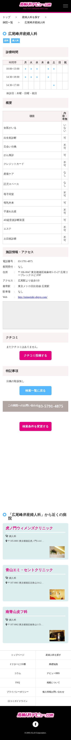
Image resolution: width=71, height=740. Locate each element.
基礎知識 (53, 664)
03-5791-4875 (50, 406)
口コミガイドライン (17, 701)
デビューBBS (53, 673)
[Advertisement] (35, 470)
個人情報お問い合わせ (53, 692)
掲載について (53, 682)
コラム (17, 673)
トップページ (17, 655)
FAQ (17, 682)
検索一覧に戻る (35, 390)
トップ (6, 17)
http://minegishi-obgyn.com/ (32, 297)
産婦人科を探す (31, 17)
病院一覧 (8, 22)
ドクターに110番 (17, 664)
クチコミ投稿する (35, 355)
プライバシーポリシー (18, 692)
